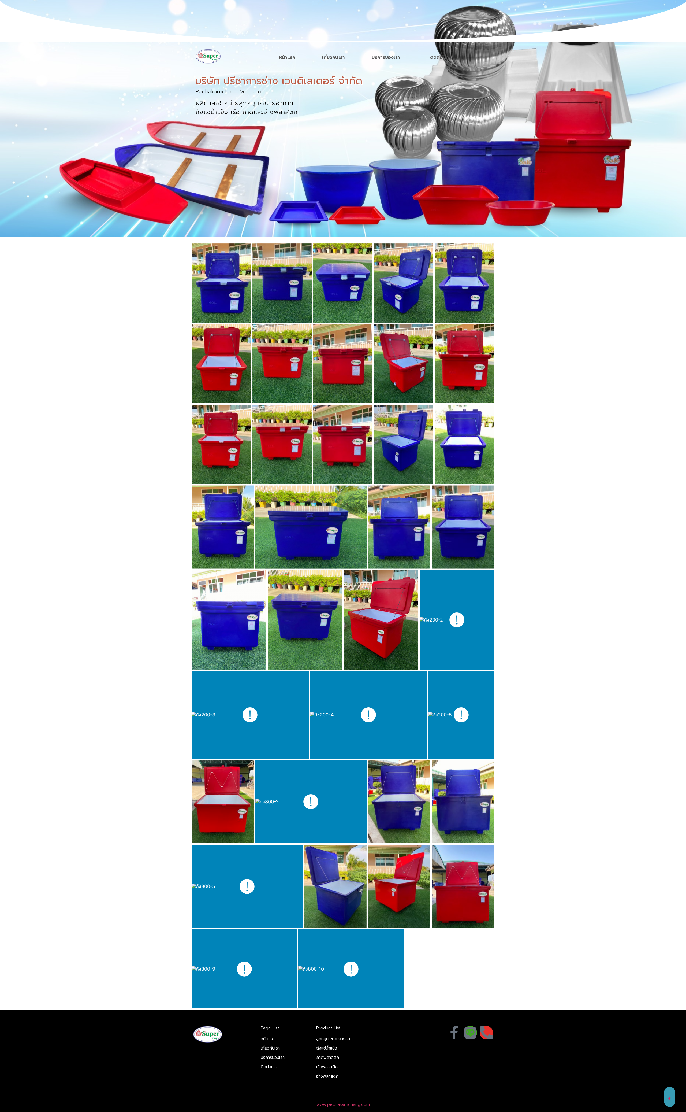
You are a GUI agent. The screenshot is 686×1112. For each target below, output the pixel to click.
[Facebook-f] (454, 1032)
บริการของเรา (386, 57)
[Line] (470, 1032)
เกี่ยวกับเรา (333, 57)
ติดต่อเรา (439, 57)
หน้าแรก (287, 57)
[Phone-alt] (486, 1032)
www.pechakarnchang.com (343, 1104)
